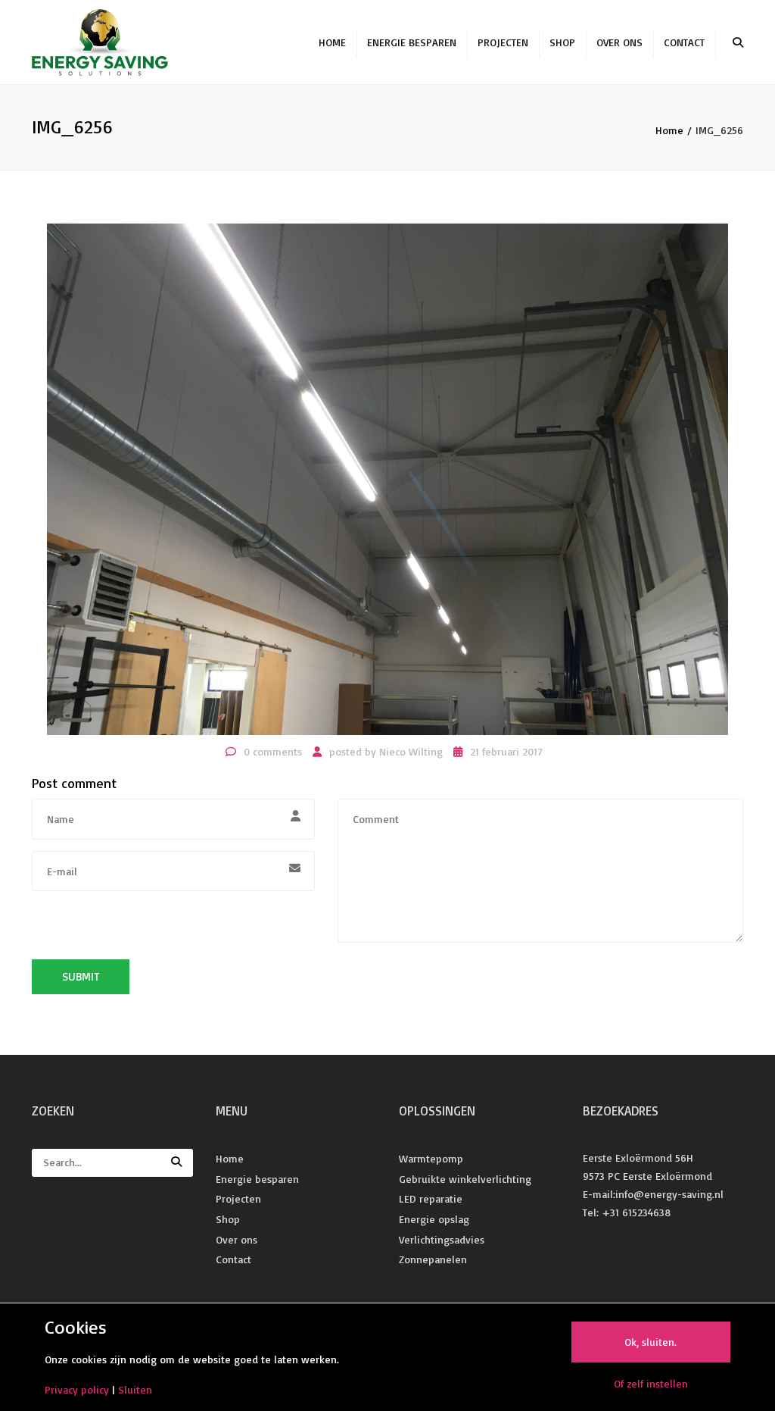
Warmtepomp (431, 1158)
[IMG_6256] (387, 477)
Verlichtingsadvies (441, 1239)
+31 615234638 (636, 1212)
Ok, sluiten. (650, 1341)
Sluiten (135, 1389)
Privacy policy (77, 1389)
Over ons (619, 42)
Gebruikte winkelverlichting (465, 1178)
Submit (80, 976)
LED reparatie (430, 1198)
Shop (562, 42)
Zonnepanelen (433, 1259)
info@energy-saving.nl (669, 1193)
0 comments (273, 751)
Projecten (503, 42)
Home (332, 42)
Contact (684, 42)
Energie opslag (434, 1218)
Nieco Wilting (411, 751)
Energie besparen (411, 42)
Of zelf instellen (651, 1383)
